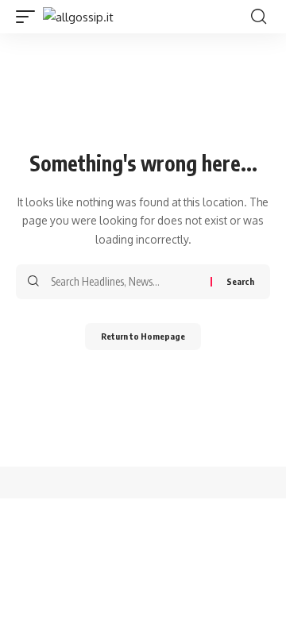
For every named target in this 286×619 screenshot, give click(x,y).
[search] (258, 16)
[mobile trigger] (29, 17)
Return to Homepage (143, 336)
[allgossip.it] (78, 17)
